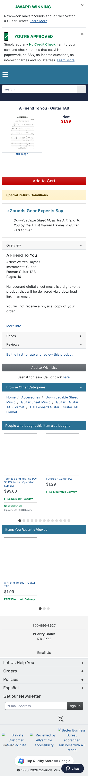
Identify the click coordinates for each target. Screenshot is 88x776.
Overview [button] (44, 245)
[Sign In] (71, 74)
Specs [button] (44, 336)
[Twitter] (61, 720)
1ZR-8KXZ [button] (44, 636)
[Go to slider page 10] (56, 520)
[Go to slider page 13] (69, 520)
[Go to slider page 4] (32, 520)
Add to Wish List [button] (44, 367)
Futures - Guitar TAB (59, 478)
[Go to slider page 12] (64, 520)
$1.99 (9, 592)
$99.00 (10, 491)
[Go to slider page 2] (23, 520)
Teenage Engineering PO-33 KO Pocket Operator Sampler (20, 482)
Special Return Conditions (27, 195)
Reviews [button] (44, 344)
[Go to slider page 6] (40, 520)
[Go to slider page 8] (48, 520)
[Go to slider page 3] (28, 520)
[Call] (79, 74)
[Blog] (10, 720)
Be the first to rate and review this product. (39, 354)
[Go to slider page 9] (52, 520)
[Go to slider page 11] (60, 520)
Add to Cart (44, 180)
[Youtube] (78, 720)
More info (13, 326)
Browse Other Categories (44, 387)
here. (66, 377)
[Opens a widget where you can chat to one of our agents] (72, 769)
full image (22, 153)
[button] (5, 74)
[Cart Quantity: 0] (62, 74)
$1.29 (51, 484)
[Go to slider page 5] (36, 520)
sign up (75, 706)
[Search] (81, 89)
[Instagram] (44, 720)
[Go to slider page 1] (19, 520)
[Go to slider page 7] (44, 520)
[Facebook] (27, 720)
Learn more (38, 21)
